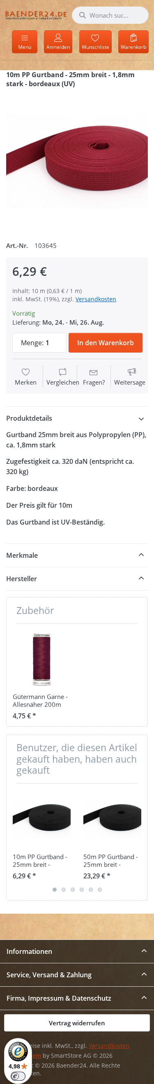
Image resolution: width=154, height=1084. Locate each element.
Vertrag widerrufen (77, 1023)
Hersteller (21, 578)
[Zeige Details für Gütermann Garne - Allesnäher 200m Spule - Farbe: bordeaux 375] (42, 659)
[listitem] (77, 161)
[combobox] (110, 15)
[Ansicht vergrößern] (77, 161)
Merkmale (22, 555)
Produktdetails (29, 418)
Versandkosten (96, 299)
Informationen (29, 951)
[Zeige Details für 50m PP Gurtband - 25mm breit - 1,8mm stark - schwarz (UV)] (112, 819)
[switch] (18, 1076)
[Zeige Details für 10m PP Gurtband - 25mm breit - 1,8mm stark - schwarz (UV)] (42, 819)
